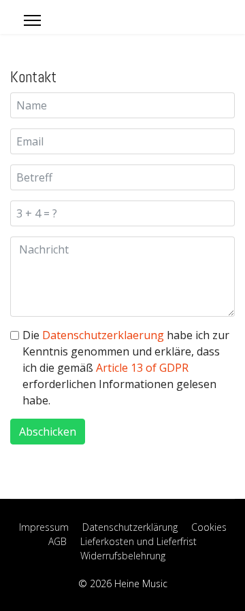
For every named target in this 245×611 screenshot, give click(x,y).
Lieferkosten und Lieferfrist (138, 541)
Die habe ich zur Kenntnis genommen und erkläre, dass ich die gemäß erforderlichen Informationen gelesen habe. (125, 368)
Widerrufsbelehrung (122, 555)
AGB (57, 541)
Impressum (44, 527)
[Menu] (32, 20)
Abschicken (47, 431)
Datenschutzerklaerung (103, 335)
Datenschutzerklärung (130, 527)
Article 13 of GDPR (142, 367)
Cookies (209, 527)
